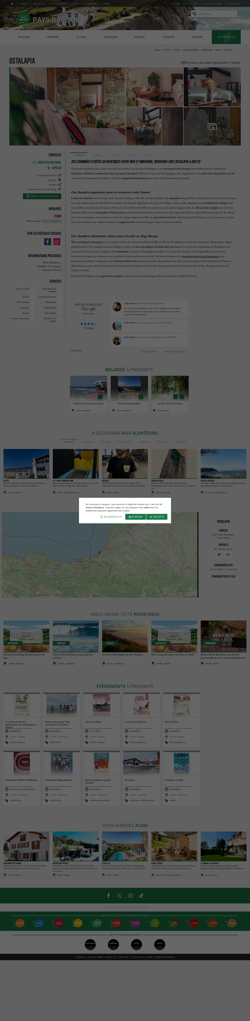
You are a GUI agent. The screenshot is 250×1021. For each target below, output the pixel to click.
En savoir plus (113, 516)
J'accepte (158, 516)
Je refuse (137, 516)
